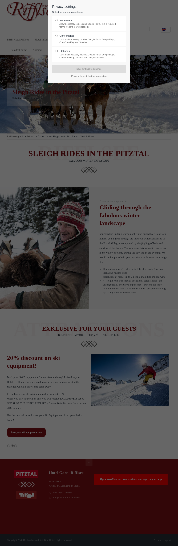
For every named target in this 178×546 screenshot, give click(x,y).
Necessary (87, 23)
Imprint (83, 76)
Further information (97, 76)
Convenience (87, 39)
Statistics (87, 54)
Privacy (75, 76)
